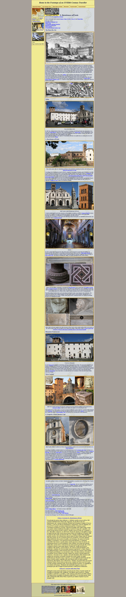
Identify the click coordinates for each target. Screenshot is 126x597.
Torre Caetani (48, 26)
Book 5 (62, 19)
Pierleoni (50, 411)
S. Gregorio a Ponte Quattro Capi (52, 27)
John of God (77, 132)
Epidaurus (88, 173)
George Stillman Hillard (50, 508)
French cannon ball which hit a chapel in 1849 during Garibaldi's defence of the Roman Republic (73, 329)
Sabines (64, 74)
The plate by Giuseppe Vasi (51, 22)
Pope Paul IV (59, 452)
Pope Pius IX (53, 132)
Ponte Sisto (72, 484)
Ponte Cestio (87, 78)
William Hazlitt (48, 498)
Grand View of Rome (58, 16)
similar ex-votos (54, 180)
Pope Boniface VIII (61, 412)
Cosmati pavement (58, 217)
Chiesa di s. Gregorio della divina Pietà (69, 568)
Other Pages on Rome (57, 6)
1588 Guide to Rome (85, 253)
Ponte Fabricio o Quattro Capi (52, 79)
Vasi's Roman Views (46, 6)
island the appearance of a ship (69, 170)
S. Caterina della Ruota (59, 459)
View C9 (73, 19)
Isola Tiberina (61, 511)
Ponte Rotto (52, 370)
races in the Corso (56, 494)
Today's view (48, 23)
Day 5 (69, 19)
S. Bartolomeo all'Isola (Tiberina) (52, 24)
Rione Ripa (80, 19)
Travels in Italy (73, 6)
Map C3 (66, 19)
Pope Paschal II (72, 287)
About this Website (36, 6)
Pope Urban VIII (49, 255)
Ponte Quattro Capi (59, 510)
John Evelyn (48, 487)
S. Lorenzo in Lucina (52, 288)
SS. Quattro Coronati (88, 287)
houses (82, 411)
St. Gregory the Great (81, 450)
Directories (66, 6)
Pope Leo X (51, 364)
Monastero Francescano (50, 25)
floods (56, 137)
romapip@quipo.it (36, 21)
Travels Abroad (81, 6)
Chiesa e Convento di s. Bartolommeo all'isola (70, 518)
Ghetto (78, 452)
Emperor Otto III (85, 213)
